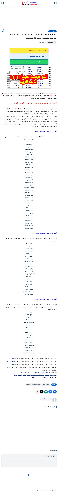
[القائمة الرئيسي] (55, 3)
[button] (50, 391)
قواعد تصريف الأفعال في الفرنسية (33, 384)
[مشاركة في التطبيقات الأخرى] (37, 391)
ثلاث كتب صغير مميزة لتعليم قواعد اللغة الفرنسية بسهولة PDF (39, 372)
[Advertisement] (29, 19)
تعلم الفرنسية (52, 31)
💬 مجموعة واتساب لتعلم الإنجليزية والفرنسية (29, 61)
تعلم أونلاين (40, 490)
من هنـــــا (13, 358)
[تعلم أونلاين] (29, 3)
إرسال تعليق (51, 456)
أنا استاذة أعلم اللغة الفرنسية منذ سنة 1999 (44, 378)
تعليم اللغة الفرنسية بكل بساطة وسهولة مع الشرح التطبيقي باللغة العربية (35, 375)
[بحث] (2, 3)
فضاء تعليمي (50, 42)
